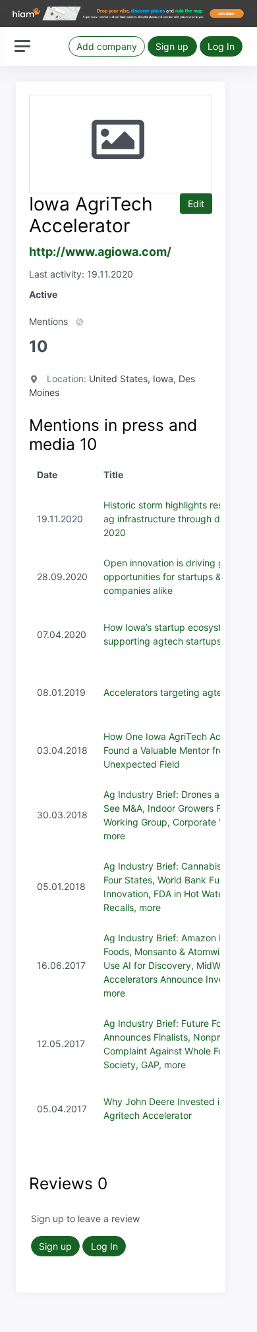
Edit (196, 203)
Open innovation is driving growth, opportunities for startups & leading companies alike (179, 576)
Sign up (172, 46)
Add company (106, 46)
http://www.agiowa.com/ (100, 252)
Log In (221, 46)
